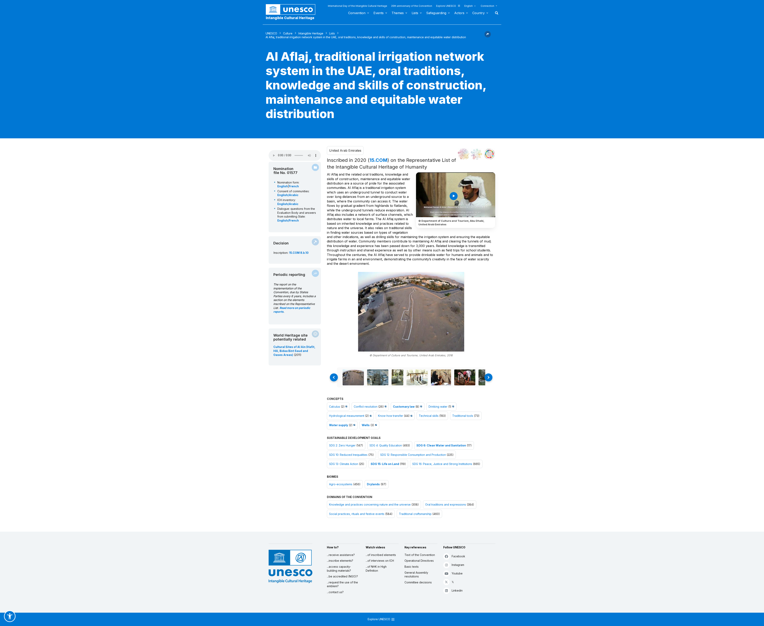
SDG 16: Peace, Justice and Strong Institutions (442, 464)
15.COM (378, 160)
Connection (487, 5)
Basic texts (411, 566)
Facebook (458, 556)
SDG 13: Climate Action (343, 464)
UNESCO (271, 33)
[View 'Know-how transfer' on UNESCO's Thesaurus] (411, 415)
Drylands (373, 484)
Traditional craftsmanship (415, 514)
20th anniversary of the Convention (411, 5)
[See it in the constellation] (464, 154)
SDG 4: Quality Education (385, 445)
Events (378, 13)
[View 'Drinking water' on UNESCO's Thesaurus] (452, 406)
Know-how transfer (390, 415)
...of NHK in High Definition (376, 568)
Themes (398, 13)
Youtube (457, 573)
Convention (356, 13)
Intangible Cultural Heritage (290, 18)
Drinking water (438, 406)
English (468, 5)
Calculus (334, 406)
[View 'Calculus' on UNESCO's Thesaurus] (346, 406)
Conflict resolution (365, 406)
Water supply (338, 425)
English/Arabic (287, 195)
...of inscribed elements (381, 555)
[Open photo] (411, 312)
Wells (366, 425)
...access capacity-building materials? (339, 568)
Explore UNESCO (446, 5)
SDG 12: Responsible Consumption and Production (413, 454)
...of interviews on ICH (380, 560)
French (294, 186)
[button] (487, 36)
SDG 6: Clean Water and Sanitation (441, 445)
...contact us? (335, 592)
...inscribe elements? (340, 560)
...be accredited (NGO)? (342, 576)
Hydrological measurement (346, 415)
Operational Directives (419, 560)
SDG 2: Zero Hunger (342, 445)
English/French (288, 220)
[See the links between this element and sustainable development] (489, 154)
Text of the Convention (419, 555)
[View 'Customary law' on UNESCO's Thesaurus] (420, 406)
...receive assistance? (341, 555)
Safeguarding (436, 13)
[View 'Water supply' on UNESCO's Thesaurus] (354, 425)
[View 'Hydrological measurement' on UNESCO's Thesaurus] (370, 415)
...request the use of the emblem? (342, 584)
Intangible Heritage (310, 33)
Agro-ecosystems (340, 484)
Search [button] (495, 13)
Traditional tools (462, 415)
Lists (415, 13)
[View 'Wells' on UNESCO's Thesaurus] (375, 425)
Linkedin (457, 590)
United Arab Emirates (345, 150)
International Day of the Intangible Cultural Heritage (357, 5)
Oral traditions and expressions (445, 504)
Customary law (404, 406)
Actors (459, 13)
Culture (287, 33)
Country (478, 13)
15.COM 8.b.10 (299, 252)
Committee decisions (418, 582)
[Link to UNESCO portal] (293, 9)
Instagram (458, 564)
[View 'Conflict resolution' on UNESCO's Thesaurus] (385, 406)
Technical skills (429, 415)
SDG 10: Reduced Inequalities (348, 454)
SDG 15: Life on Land (385, 464)
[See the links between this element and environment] (476, 154)
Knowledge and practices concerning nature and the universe (370, 504)
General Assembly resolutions (416, 574)
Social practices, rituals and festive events (356, 514)
